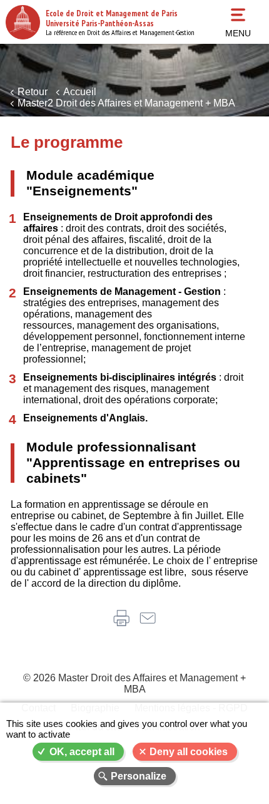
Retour (33, 91)
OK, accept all (81, 751)
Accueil (79, 91)
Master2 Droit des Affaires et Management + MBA (126, 103)
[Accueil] (23, 22)
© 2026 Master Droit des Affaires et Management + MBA (134, 683)
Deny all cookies (189, 751)
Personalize (138, 776)
